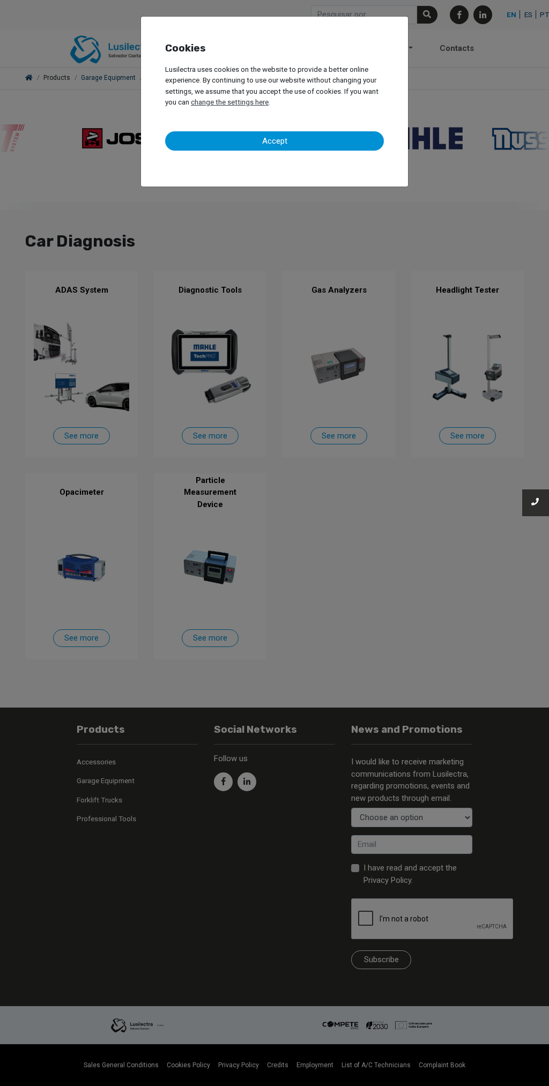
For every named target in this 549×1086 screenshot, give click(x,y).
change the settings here (230, 102)
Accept (274, 141)
